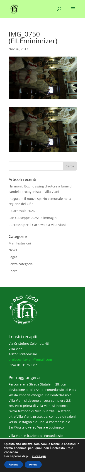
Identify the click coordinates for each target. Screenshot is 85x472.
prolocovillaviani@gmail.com (30, 359)
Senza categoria (21, 264)
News (13, 250)
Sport (13, 271)
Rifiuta (33, 464)
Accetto (13, 464)
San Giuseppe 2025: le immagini (33, 218)
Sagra (13, 257)
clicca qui (39, 456)
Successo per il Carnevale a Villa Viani (37, 225)
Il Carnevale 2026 (22, 211)
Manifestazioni (20, 243)
